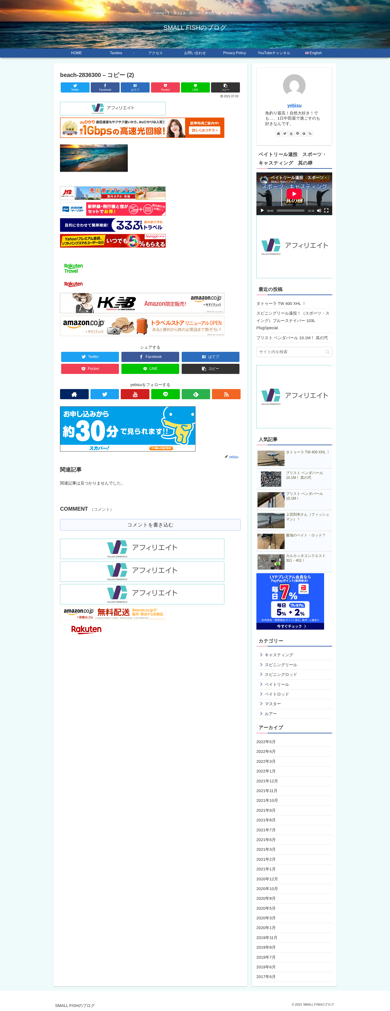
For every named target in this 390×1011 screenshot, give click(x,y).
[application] (294, 193)
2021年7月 (266, 830)
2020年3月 (266, 918)
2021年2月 (266, 859)
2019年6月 (266, 967)
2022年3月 (266, 761)
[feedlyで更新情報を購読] (196, 394)
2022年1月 (266, 771)
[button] (328, 352)
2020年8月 (266, 898)
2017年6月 (266, 976)
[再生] (262, 210)
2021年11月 (267, 790)
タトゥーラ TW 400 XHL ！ (281, 303)
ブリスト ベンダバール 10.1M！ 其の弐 (292, 338)
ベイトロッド (277, 694)
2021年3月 (266, 849)
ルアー (271, 714)
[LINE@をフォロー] (165, 394)
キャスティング (279, 655)
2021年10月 (267, 800)
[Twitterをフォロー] (105, 394)
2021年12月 (267, 781)
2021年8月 (266, 820)
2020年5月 (266, 908)
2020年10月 (267, 888)
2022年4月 (266, 751)
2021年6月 (266, 839)
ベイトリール (277, 684)
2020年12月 (267, 879)
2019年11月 (267, 937)
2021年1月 (266, 869)
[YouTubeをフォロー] (135, 394)
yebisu (294, 105)
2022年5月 (266, 742)
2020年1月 (266, 927)
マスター (273, 704)
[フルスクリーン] (326, 210)
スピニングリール (281, 665)
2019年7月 (266, 957)
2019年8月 (266, 947)
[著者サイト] (74, 394)
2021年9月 (266, 810)
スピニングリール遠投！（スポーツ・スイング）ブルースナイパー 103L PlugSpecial (293, 320)
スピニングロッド (281, 674)
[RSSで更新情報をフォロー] (226, 394)
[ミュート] (319, 210)
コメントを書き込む (150, 525)
